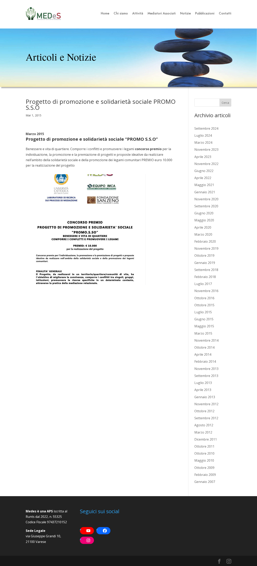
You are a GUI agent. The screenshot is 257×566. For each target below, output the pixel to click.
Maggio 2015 (204, 326)
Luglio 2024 (203, 135)
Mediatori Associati (162, 13)
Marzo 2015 (203, 333)
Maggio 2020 (204, 220)
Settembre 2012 (206, 418)
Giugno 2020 (203, 213)
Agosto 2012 (203, 425)
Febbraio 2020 (205, 241)
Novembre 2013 (206, 368)
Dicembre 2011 (205, 439)
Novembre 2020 (206, 199)
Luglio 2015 (203, 312)
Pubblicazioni (204, 13)
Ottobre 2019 (204, 255)
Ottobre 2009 (204, 467)
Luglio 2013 (203, 383)
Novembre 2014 (206, 340)
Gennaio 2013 (204, 397)
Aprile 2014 (202, 354)
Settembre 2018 (206, 270)
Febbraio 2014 (205, 361)
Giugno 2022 (203, 171)
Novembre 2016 (206, 291)
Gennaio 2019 (204, 263)
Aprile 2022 (202, 178)
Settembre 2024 (206, 128)
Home (105, 13)
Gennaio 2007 (204, 481)
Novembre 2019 (206, 248)
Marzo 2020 (203, 234)
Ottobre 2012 (204, 411)
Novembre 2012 (206, 404)
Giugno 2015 (203, 319)
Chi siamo (121, 13)
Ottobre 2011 (204, 446)
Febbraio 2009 (205, 474)
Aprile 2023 (202, 157)
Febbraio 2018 (205, 277)
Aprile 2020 (202, 227)
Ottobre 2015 (204, 305)
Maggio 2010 (204, 460)
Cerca (225, 103)
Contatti (225, 13)
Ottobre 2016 (204, 298)
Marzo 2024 (203, 142)
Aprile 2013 (202, 390)
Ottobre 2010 (204, 453)
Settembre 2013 (206, 376)
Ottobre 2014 (204, 347)
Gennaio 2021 (204, 192)
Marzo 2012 (203, 432)
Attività (137, 13)
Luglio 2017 (203, 284)
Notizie (185, 13)
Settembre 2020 (206, 206)
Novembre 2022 (206, 164)
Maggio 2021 (204, 185)
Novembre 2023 (206, 149)
